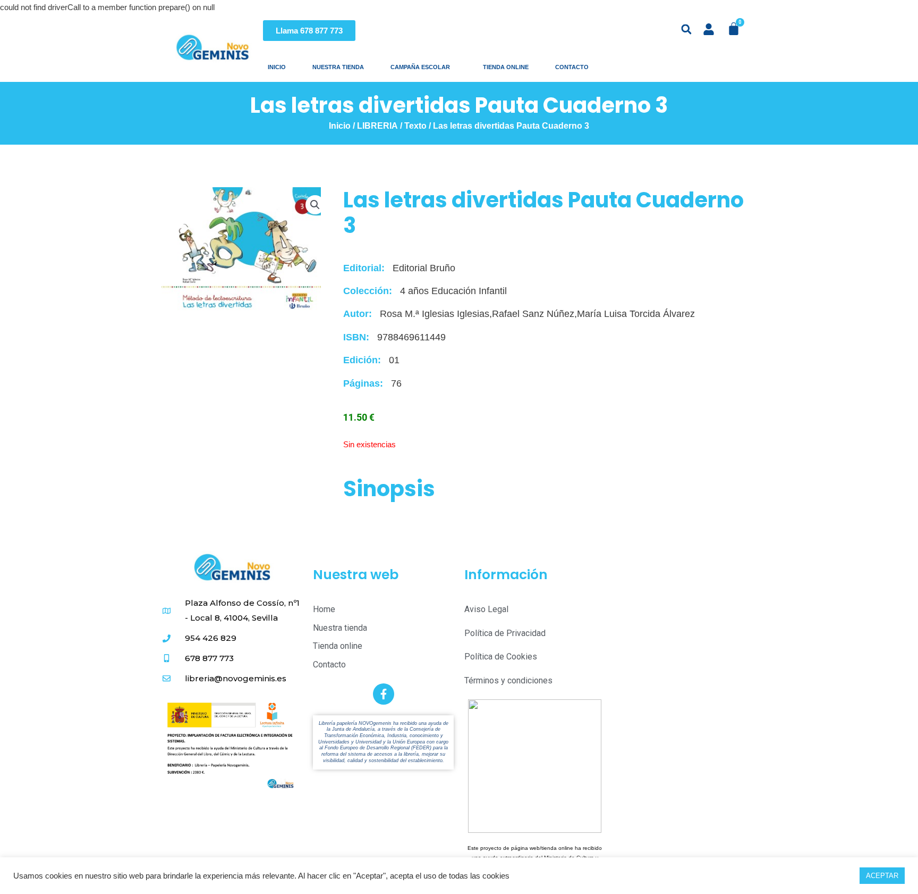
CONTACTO (575, 67)
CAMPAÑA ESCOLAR (423, 67)
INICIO (277, 67)
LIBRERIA (377, 125)
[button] (686, 29)
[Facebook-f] (383, 694)
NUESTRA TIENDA (338, 67)
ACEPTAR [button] (882, 876)
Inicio (340, 125)
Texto (415, 125)
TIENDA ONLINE (506, 67)
